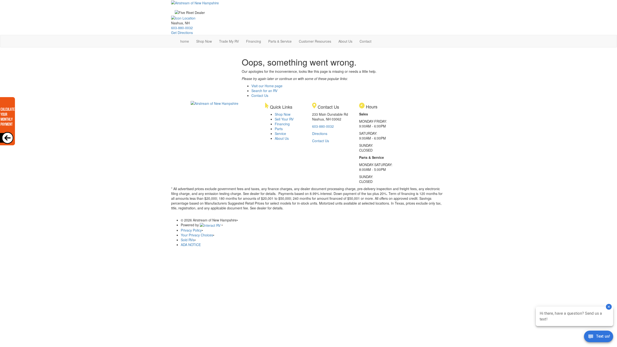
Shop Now (204, 41)
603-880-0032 (182, 27)
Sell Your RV (284, 119)
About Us (345, 41)
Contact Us (259, 95)
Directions (319, 133)
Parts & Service (280, 41)
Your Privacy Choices (197, 235)
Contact (365, 41)
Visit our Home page (266, 85)
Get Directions (182, 32)
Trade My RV (229, 41)
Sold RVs (187, 239)
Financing (253, 41)
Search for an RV (264, 90)
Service (280, 133)
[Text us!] (598, 337)
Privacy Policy (191, 230)
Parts (279, 128)
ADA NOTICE (191, 244)
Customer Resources (315, 41)
